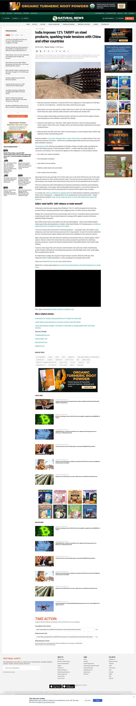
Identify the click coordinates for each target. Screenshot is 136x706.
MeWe (110, 674)
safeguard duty (52, 58)
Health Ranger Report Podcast (91, 665)
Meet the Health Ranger (64, 661)
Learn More (87, 700)
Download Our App (111, 13)
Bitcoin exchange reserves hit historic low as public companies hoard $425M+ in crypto (78, 417)
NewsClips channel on (62, 309)
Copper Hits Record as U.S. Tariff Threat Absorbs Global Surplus (15, 84)
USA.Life (111, 678)
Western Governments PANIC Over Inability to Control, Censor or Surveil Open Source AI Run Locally (24, 165)
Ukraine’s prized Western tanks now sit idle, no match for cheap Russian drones (17, 106)
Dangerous (64, 55)
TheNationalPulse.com (42, 335)
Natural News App (88, 668)
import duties (52, 56)
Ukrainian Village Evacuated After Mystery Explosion (15, 78)
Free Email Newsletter (63, 663)
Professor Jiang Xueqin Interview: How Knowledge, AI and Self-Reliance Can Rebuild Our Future (10, 192)
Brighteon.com (39, 346)
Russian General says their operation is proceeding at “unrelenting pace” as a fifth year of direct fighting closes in (17, 48)
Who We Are (61, 659)
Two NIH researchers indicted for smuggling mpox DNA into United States (15, 91)
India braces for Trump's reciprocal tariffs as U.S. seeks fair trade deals (58, 318)
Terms (46, 691)
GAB (110, 676)
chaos (55, 55)
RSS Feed (86, 674)
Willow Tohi (65, 399)
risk (47, 58)
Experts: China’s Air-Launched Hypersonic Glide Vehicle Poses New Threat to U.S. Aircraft (16, 99)
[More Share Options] (68, 51)
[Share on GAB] (60, 51)
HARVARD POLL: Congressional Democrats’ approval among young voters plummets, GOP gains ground (76, 432)
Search (132, 13)
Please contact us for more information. (45, 644)
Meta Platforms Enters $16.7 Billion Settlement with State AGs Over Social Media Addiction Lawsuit (17, 64)
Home (3, 13)
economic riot (95, 55)
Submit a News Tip (62, 674)
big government (43, 55)
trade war (80, 58)
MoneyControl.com (41, 342)
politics (37, 58)
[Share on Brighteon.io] (41, 51)
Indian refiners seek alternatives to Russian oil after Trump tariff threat (57, 322)
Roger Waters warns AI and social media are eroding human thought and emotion (17, 56)
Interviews (26, 13)
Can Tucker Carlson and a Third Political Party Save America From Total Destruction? (10, 180)
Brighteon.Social (113, 661)
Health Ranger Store (89, 663)
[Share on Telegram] (53, 51)
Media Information (62, 670)
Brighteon (9, 13)
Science (95, 24)
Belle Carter (65, 459)
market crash (64, 56)
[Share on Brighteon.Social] (37, 51)
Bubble (50, 55)
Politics (34, 24)
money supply (93, 56)
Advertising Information (64, 672)
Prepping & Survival (84, 24)
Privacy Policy (61, 676)
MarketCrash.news (50, 261)
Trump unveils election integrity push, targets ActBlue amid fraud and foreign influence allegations (77, 402)
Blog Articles (87, 672)
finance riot (44, 56)
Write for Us (61, 668)
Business (42, 29)
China (58, 55)
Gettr (110, 670)
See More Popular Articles (17, 116)
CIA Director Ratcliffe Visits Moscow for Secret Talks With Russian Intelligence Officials (16, 41)
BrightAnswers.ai (99, 13)
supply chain (69, 58)
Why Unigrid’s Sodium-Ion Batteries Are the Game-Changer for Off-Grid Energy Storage (17, 71)
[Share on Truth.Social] (56, 51)
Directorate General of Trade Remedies (79, 55)
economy (38, 56)
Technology (105, 24)
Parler (110, 665)
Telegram (111, 663)
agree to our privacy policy (46, 702)
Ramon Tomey (49, 47)
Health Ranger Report (11, 147)
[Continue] (38, 668)
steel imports (61, 58)
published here (56, 694)
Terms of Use (61, 678)
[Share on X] (49, 51)
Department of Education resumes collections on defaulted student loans (76, 476)
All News (86, 661)
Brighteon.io (112, 659)
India (58, 56)
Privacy (42, 691)
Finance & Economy (69, 24)
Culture (42, 24)
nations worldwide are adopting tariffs (58, 193)
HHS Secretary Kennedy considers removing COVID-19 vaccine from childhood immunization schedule (78, 462)
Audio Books (34, 13)
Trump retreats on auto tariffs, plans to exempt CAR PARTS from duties (75, 446)
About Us (120, 13)
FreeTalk (111, 672)
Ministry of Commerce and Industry (78, 56)
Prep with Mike (17, 13)
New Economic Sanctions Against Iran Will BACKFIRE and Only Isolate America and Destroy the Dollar (24, 192)
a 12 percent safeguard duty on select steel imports (63, 138)
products (42, 58)
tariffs (75, 58)
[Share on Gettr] (64, 51)
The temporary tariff (41, 146)
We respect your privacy (9, 672)
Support (59, 665)
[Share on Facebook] (45, 51)
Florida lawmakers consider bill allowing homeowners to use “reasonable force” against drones (78, 604)
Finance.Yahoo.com (41, 339)
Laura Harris (65, 429)
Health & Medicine (54, 24)
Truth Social (112, 668)
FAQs (125, 13)
